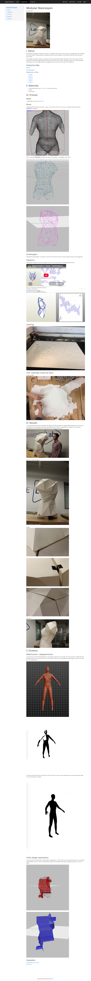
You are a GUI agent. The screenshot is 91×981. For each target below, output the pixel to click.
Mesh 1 (31, 74)
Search (66, 1)
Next (78, 1)
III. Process (9, 14)
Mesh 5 (31, 80)
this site (42, 101)
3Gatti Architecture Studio (32, 962)
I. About (8, 9)
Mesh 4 (31, 79)
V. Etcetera (9, 18)
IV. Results (9, 16)
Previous (73, 1)
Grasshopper (30, 70)
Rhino (28, 68)
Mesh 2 (31, 76)
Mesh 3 (31, 77)
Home (17, 1)
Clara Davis (29, 964)
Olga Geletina (9, 2)
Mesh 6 (31, 82)
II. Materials (9, 12)
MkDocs (52, 978)
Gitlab (84, 1)
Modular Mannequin (11, 7)
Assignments (24, 1)
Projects (32, 1)
